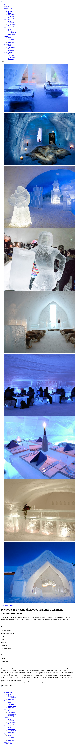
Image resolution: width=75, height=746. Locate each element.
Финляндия (8, 11)
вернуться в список (7, 605)
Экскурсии (11, 14)
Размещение (12, 16)
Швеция (7, 27)
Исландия (7, 44)
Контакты (7, 6)
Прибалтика (8, 52)
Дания (6, 36)
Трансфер (11, 18)
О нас (6, 5)
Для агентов (8, 8)
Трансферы (11, 34)
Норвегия (7, 19)
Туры (9, 13)
